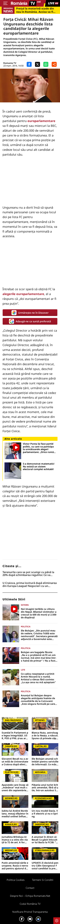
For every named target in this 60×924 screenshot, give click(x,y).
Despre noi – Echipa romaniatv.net (30, 895)
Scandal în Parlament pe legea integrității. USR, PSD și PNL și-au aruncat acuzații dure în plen (15, 735)
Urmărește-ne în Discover (33, 312)
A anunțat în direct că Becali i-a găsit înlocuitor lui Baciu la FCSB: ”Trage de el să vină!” (45, 840)
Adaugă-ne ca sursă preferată (33, 321)
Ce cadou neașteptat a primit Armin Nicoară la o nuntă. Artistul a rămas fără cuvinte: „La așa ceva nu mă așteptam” (38, 678)
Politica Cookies (15, 879)
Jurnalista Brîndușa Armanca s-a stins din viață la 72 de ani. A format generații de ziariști (15, 840)
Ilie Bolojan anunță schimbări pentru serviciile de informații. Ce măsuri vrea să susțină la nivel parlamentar (45, 761)
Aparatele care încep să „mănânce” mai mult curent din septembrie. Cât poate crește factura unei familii (15, 788)
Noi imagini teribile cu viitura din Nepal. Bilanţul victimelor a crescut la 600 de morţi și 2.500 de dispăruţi (38, 613)
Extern (25, 605)
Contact (30, 887)
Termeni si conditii (42, 879)
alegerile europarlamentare (23, 294)
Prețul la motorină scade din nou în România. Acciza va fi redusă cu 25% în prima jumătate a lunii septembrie (35, 10)
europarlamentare (41, 121)
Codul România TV (30, 903)
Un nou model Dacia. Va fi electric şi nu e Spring (45, 813)
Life (23, 669)
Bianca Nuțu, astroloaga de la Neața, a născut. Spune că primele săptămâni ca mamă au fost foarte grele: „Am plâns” (45, 735)
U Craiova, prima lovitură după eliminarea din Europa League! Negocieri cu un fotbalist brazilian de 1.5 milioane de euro (29, 584)
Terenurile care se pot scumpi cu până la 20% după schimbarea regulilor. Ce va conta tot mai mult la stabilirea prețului (28, 574)
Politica (25, 626)
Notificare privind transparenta (30, 911)
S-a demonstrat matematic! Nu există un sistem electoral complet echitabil (38, 466)
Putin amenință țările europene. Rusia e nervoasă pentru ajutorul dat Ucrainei (15, 866)
